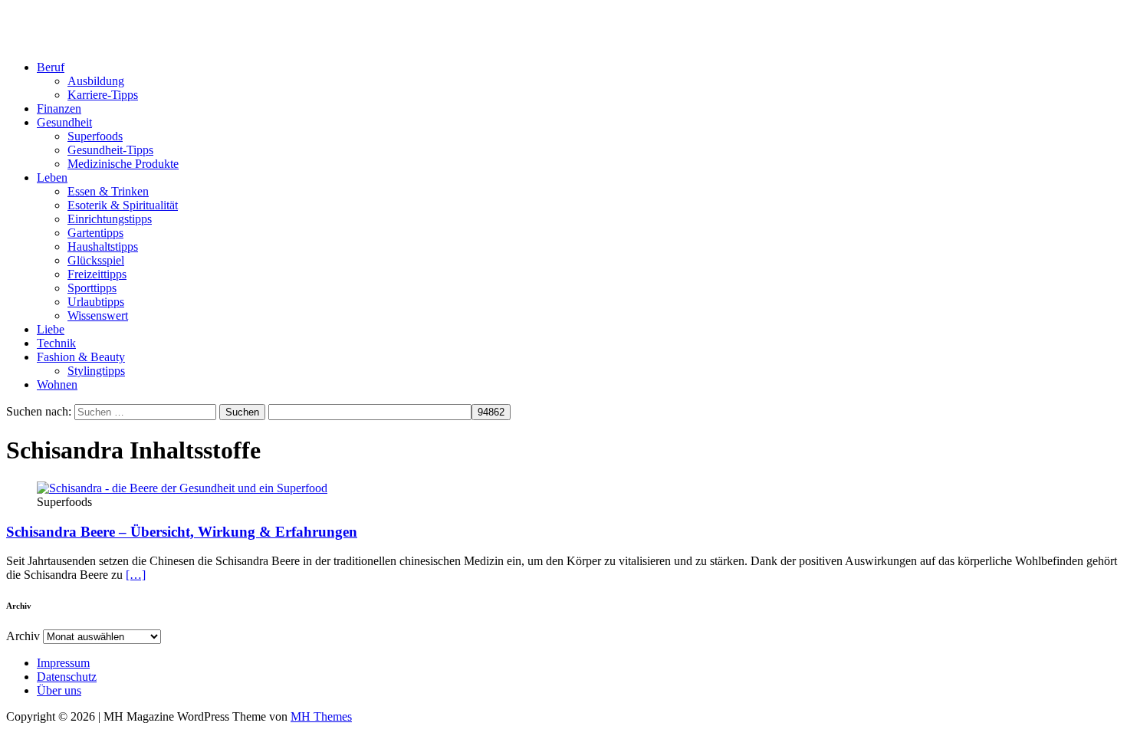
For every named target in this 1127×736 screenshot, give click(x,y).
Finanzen (59, 108)
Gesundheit (64, 122)
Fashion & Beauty (81, 356)
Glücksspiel (95, 260)
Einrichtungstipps (109, 218)
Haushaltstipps (102, 246)
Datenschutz (67, 676)
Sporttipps (92, 287)
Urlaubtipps (95, 301)
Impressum (63, 662)
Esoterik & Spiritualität (122, 205)
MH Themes (321, 716)
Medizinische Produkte (123, 163)
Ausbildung (95, 80)
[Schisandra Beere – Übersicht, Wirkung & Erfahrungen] (182, 488)
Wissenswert (97, 315)
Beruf (50, 67)
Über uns (59, 690)
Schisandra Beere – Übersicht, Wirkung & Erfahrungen (181, 532)
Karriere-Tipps (102, 94)
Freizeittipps (97, 274)
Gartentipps (95, 232)
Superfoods (95, 136)
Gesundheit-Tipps (110, 149)
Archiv (23, 635)
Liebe (50, 329)
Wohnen (57, 384)
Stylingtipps (96, 370)
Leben (52, 177)
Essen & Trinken (108, 191)
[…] (136, 574)
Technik (56, 343)
